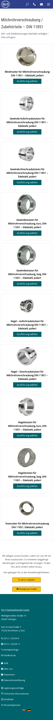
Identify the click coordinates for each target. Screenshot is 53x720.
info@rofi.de (8, 655)
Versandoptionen (10, 705)
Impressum (8, 674)
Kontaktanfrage (10, 649)
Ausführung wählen (27, 81)
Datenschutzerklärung (13, 680)
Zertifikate (7, 699)
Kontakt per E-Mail (27, 589)
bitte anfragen (8, 37)
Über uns (7, 668)
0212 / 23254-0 (28, 579)
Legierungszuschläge (12, 688)
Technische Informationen (15, 693)
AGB (4, 663)
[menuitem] (24, 710)
